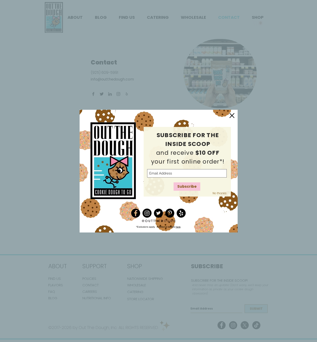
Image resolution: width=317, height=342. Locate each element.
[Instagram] (147, 213)
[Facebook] (135, 213)
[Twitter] (158, 213)
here (178, 226)
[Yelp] (181, 213)
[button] (232, 115)
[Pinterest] (169, 213)
